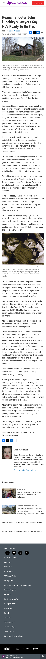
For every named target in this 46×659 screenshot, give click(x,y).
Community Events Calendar (14, 636)
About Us (7, 562)
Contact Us (8, 567)
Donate (39, 3)
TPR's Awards (9, 631)
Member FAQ (8, 608)
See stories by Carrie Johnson (26, 470)
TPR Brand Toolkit (10, 576)
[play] (3, 656)
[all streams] (43, 656)
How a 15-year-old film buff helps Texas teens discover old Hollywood (29, 494)
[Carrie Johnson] (7, 452)
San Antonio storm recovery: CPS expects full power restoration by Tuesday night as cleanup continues (30, 511)
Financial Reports (10, 590)
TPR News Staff (9, 622)
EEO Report (8, 594)
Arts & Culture (21, 489)
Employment (8, 571)
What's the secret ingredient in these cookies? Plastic (22, 531)
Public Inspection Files (11, 599)
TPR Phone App (9, 627)
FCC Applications (10, 604)
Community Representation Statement (17, 585)
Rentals (6, 613)
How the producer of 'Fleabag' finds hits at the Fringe (22, 522)
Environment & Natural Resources (27, 506)
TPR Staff (7, 617)
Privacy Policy (8, 581)
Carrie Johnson (14, 31)
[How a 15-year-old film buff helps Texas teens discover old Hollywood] (9, 493)
